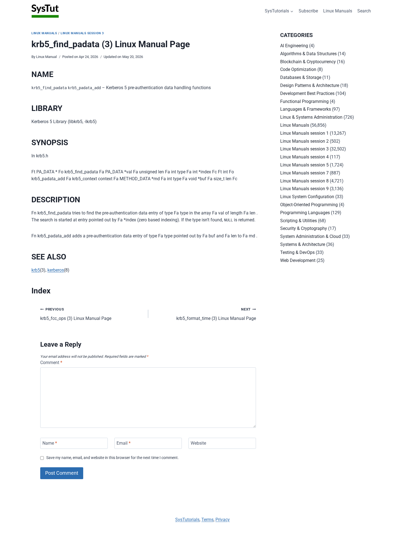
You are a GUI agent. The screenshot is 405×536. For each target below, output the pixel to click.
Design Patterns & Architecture (309, 85)
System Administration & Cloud (310, 236)
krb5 (35, 270)
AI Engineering (294, 45)
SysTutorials (187, 519)
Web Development (297, 260)
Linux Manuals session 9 (304, 188)
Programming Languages (305, 212)
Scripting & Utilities (298, 220)
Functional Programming (304, 101)
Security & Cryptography (303, 228)
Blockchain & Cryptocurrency (308, 61)
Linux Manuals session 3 (82, 33)
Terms (207, 519)
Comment (51, 362)
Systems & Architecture (302, 244)
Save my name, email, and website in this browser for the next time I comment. (112, 457)
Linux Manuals (337, 11)
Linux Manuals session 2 (304, 141)
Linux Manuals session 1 (304, 133)
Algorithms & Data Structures (308, 53)
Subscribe (308, 11)
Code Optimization (298, 69)
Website (198, 443)
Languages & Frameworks (305, 109)
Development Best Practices (307, 93)
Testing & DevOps (297, 252)
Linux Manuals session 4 (304, 157)
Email (124, 443)
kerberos (55, 270)
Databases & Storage (300, 77)
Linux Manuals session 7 (304, 173)
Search (364, 11)
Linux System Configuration (307, 196)
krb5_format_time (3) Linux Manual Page (216, 314)
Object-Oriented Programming (309, 204)
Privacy (222, 519)
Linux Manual (46, 57)
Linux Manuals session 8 (304, 181)
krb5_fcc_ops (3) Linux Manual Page (75, 314)
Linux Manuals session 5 (304, 165)
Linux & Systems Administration (311, 117)
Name (49, 443)
